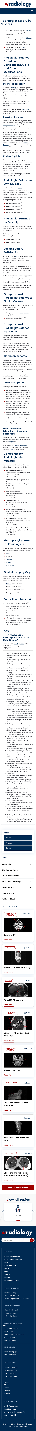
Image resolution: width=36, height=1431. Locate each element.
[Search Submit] (32, 1240)
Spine (6, 1271)
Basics (7, 1387)
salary (24, 47)
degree (11, 442)
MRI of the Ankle (10, 1415)
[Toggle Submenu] (30, 864)
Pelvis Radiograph (11, 1367)
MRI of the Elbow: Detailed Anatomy (16, 1034)
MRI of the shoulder (12, 1296)
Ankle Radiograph (11, 1406)
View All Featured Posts (18, 1188)
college (11, 449)
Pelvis (6, 1268)
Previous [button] (2, 1211)
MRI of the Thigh (11, 1376)
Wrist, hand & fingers (13, 1324)
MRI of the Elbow (11, 1316)
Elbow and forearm (13, 1305)
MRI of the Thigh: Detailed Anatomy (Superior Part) (16, 1174)
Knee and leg (9, 1347)
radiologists (25, 109)
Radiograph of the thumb (14, 1334)
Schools (7, 1390)
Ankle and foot (10, 1401)
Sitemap (29, 1424)
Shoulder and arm (12, 1288)
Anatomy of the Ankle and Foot (16, 1139)
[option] (18, 1212)
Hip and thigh (10, 1363)
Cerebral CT (10, 935)
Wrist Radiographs (11, 1328)
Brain (6, 1262)
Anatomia (8, 1251)
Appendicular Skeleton (13, 1259)
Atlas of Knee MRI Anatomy (17, 967)
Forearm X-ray (10, 1313)
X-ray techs (24, 313)
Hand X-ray (8, 1331)
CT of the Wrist (10, 1337)
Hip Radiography (11, 1370)
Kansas (8, 584)
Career (7, 1393)
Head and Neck (10, 1265)
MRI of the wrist (10, 1340)
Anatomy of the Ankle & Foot (15, 1412)
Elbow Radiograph (11, 1310)
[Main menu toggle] (31, 11)
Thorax (7, 1274)
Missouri (28, 31)
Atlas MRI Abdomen (13, 1000)
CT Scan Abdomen (11, 1280)
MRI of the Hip (10, 1373)
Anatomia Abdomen (12, 1256)
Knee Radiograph (10, 1352)
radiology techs (19, 644)
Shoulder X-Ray (10, 1293)
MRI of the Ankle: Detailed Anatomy (16, 1104)
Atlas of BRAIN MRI (12, 1070)
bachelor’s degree (21, 445)
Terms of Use (13, 1426)
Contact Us (23, 1426)
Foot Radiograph (10, 1409)
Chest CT (7, 1277)
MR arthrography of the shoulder (17, 1299)
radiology (14, 88)
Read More (8, 940)
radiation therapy (9, 125)
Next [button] (33, 1211)
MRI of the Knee (10, 1355)
